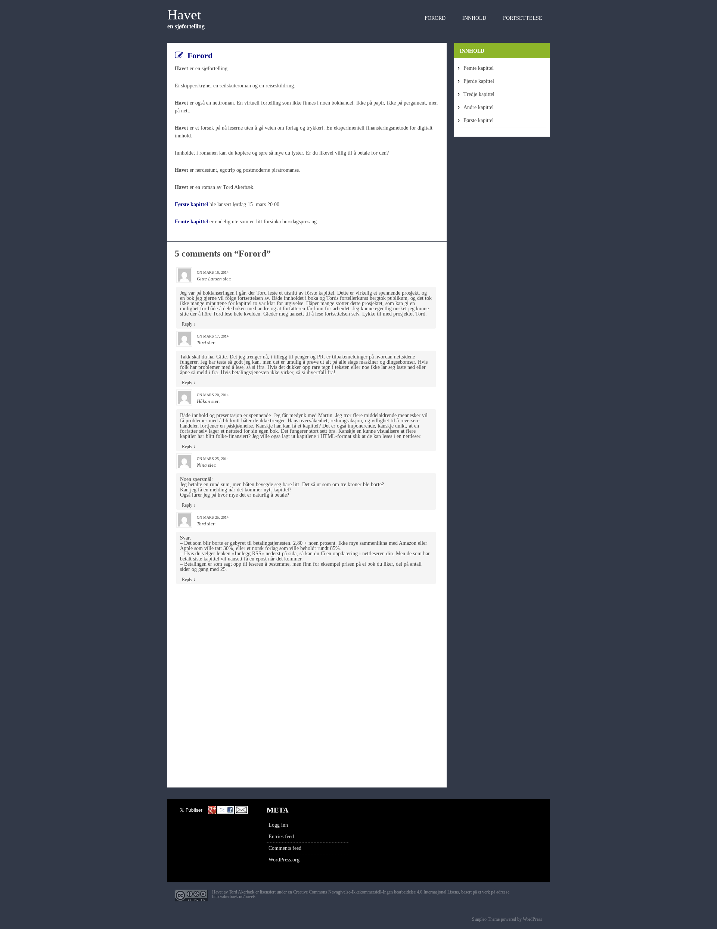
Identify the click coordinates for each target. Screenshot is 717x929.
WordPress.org (284, 860)
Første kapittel (191, 204)
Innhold (474, 18)
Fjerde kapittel (478, 81)
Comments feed (285, 848)
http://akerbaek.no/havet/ (233, 896)
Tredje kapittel (478, 94)
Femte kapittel (478, 68)
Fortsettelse (522, 18)
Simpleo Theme (486, 919)
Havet (184, 14)
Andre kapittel (478, 107)
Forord (435, 18)
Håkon (203, 401)
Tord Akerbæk (241, 892)
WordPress (532, 919)
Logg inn (278, 825)
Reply (189, 324)
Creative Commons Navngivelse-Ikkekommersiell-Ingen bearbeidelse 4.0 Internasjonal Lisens (376, 892)
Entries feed (281, 836)
